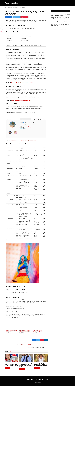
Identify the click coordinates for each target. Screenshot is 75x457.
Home (22, 3)
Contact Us (33, 3)
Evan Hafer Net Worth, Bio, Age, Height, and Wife (22, 82)
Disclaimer (39, 3)
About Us (27, 3)
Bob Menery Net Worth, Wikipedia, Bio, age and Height (23, 140)
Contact (33, 379)
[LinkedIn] (2, 29)
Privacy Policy (46, 3)
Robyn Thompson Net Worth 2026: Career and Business (38, 331)
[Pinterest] (2, 31)
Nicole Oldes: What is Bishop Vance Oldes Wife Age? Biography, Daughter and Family (25, 364)
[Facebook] (2, 23)
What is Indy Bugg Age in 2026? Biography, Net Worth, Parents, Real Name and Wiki (40, 364)
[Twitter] (2, 26)
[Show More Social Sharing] (29, 17)
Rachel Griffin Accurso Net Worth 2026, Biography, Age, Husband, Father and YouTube (11, 364)
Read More (7, 367)
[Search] (69, 3)
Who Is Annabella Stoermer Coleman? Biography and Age (24, 331)
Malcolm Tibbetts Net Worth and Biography (21, 100)
